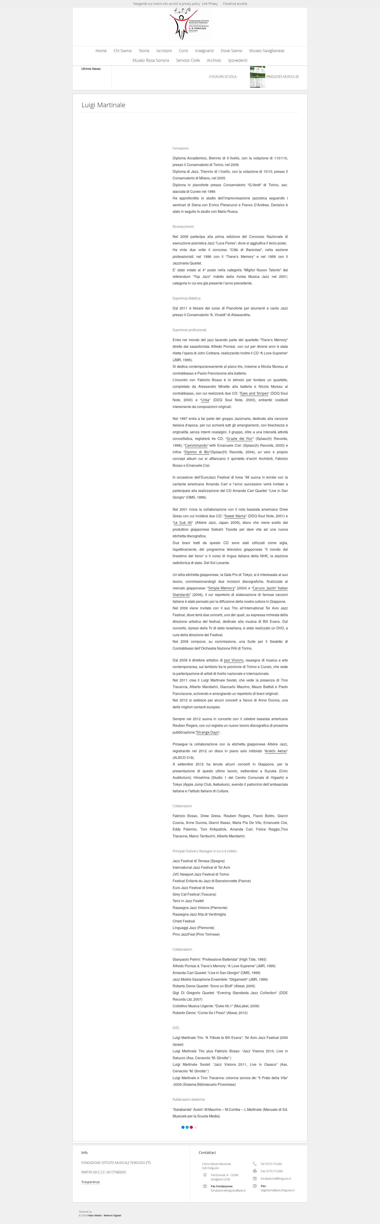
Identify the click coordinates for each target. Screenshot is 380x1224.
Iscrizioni (164, 50)
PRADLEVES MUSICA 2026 (272, 77)
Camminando (196, 445)
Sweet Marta (235, 516)
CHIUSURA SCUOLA (211, 77)
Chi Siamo (123, 50)
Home (101, 50)
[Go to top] (372, 1219)
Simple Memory (221, 588)
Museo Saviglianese (266, 50)
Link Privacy (210, 4)
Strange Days (208, 732)
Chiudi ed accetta (235, 4)
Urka (205, 399)
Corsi (183, 50)
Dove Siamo (231, 50)
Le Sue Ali (183, 522)
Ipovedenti (237, 60)
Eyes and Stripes (254, 393)
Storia (144, 50)
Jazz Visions (233, 660)
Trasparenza (90, 1182)
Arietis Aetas (276, 751)
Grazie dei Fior (240, 438)
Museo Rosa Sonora (151, 60)
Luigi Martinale (103, 104)
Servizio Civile (188, 60)
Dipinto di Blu (197, 452)
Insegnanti (204, 50)
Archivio (214, 60)
